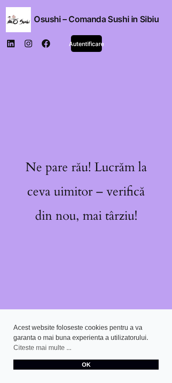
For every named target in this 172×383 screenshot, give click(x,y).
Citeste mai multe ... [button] (42, 347)
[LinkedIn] (11, 44)
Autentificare (86, 43)
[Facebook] (46, 44)
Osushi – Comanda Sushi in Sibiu (96, 19)
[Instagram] (28, 44)
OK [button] (86, 364)
